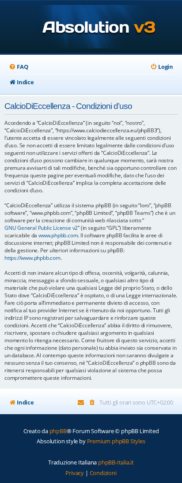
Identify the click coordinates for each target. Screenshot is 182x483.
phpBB (58, 431)
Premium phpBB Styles (116, 441)
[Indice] (91, 27)
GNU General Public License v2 (41, 228)
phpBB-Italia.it (116, 462)
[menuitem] (18, 66)
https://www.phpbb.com (32, 258)
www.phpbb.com (58, 235)
